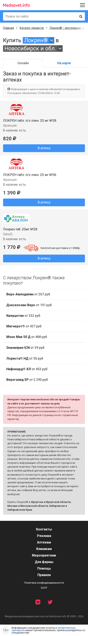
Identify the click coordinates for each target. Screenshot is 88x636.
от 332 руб (23, 316)
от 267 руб (28, 294)
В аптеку (44, 148)
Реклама (44, 536)
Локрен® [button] (36, 40)
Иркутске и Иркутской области (51, 502)
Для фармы (44, 562)
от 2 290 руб (27, 380)
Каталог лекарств (32, 28)
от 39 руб (25, 348)
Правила (44, 575)
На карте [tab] (64, 63)
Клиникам (44, 549)
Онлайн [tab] (23, 63)
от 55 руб (24, 358)
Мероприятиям (44, 555)
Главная (8, 28)
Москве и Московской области (27, 505)
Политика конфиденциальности (44, 582)
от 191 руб (29, 305)
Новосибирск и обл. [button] (30, 48)
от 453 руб (26, 369)
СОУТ (44, 587)
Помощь (44, 568)
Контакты (44, 529)
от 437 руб (24, 326)
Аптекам (44, 542)
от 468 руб (26, 337)
